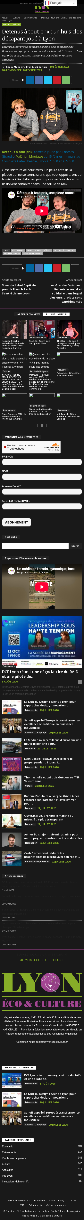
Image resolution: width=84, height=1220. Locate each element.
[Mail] (46, 1049)
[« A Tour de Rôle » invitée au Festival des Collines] (69, 402)
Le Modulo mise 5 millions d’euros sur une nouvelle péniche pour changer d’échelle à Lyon (38, 925)
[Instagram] (30, 1049)
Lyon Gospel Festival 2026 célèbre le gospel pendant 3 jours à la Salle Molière (42, 938)
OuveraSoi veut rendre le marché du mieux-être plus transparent (48, 817)
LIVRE (21, 1205)
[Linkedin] (30, 80)
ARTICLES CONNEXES (28, 314)
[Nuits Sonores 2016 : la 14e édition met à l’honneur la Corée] (14, 402)
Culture (16, 17)
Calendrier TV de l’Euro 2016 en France (69, 374)
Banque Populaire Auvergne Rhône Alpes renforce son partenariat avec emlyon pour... (51, 799)
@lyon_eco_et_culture (42, 960)
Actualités (63, 369)
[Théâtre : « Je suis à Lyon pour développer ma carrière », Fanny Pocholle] (69, 329)
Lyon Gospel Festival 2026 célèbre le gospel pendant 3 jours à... (48, 760)
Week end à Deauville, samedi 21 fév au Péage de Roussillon (41, 411)
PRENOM (7, 456)
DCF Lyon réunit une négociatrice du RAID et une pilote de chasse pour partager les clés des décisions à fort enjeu (39, 884)
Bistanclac (18, 250)
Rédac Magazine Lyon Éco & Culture (26, 66)
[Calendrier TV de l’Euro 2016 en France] (69, 361)
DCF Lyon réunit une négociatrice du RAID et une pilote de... (40, 674)
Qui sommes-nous (55, 1205)
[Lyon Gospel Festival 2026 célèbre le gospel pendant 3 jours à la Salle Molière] (11, 764)
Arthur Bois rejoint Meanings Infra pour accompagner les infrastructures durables (53, 836)
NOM (5, 471)
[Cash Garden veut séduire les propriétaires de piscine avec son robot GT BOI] (11, 858)
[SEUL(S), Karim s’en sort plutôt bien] (42, 329)
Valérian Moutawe (29, 156)
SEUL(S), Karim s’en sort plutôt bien (39, 342)
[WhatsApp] (66, 80)
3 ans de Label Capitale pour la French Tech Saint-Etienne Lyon (19, 289)
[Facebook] (39, 80)
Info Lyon (7, 1175)
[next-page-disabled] (44, 425)
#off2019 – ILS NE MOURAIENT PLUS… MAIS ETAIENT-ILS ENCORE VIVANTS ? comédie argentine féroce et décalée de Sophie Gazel (13, 381)
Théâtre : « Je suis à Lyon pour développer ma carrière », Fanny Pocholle (68, 344)
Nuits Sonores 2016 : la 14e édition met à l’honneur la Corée (14, 416)
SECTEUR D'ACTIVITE (16, 501)
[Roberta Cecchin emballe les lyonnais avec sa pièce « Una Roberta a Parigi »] (14, 329)
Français (55, 2)
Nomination (31, 842)
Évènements (64, 337)
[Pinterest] (57, 80)
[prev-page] (40, 425)
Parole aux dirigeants (14, 1158)
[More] (75, 80)
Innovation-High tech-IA (37, 861)
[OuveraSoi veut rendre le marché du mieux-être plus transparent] (11, 821)
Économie (30, 748)
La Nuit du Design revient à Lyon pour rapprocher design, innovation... (50, 703)
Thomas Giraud (12, 253)
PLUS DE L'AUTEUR (56, 314)
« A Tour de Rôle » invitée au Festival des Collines (68, 416)
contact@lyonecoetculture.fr (52, 1041)
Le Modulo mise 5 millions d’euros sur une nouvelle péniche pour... (52, 742)
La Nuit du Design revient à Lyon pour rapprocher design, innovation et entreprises (41, 898)
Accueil (5, 17)
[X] (48, 80)
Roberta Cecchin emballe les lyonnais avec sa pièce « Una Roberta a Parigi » (13, 344)
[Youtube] (62, 1049)
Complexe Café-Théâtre (39, 250)
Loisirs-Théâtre (30, 17)
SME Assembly (56, 1200)
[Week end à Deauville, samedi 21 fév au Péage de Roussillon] (42, 400)
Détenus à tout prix (17, 152)
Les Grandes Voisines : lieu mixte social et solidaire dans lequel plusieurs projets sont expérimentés (65, 293)
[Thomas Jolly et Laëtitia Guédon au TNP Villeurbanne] (11, 783)
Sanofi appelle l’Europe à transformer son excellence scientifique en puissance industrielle (52, 724)
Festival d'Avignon (39, 371)
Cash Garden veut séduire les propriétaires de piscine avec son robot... (52, 855)
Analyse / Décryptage (35, 732)
